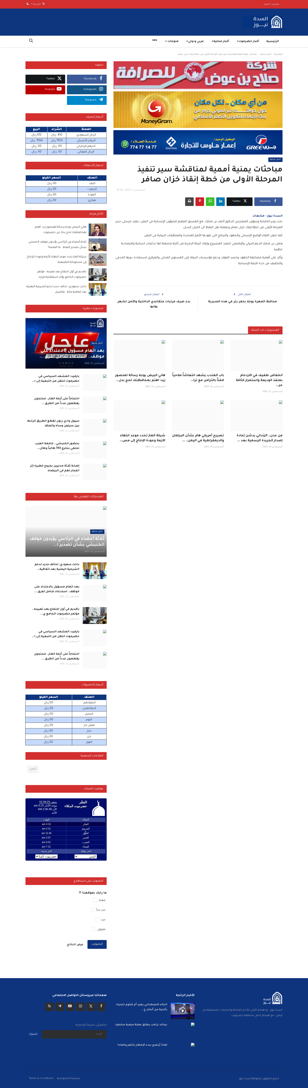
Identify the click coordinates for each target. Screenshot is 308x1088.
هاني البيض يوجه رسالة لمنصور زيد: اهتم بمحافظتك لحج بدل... (140, 378)
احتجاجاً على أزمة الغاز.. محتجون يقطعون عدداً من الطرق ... (56, 401)
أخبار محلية (265, 54)
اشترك (33, 1034)
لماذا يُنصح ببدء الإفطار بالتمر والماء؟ (142, 1045)
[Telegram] (59, 1007)
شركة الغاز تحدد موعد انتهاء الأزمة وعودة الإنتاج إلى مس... (142, 438)
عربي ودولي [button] (196, 41)
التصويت (97, 944)
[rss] (49, 1007)
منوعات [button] (173, 41)
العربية (37, 4)
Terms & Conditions (41, 1078)
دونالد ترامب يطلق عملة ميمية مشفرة (141, 1024)
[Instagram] (80, 1007)
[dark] (27, 4)
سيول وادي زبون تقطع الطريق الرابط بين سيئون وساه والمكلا (53, 423)
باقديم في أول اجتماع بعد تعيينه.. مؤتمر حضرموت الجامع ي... (55, 612)
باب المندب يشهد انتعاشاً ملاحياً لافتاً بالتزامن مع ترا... (198, 378)
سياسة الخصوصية (68, 1078)
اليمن (33, 769)
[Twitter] (91, 1007)
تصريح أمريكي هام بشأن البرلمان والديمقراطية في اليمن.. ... (198, 438)
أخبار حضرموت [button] (249, 41)
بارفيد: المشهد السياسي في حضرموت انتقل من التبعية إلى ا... (55, 379)
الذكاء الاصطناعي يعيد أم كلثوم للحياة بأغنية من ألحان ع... (141, 1007)
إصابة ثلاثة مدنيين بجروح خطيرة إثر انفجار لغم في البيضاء (54, 468)
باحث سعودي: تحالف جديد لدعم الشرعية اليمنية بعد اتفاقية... (56, 567)
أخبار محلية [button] (221, 41)
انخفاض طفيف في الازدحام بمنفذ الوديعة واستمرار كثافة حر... (259, 380)
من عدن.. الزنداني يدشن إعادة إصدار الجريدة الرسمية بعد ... (260, 438)
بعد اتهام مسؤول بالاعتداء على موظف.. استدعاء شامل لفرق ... (56, 589)
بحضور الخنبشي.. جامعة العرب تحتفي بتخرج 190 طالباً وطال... (57, 446)
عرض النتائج (75, 944)
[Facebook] (101, 1007)
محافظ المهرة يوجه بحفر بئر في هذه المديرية (242, 301)
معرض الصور (271, 4)
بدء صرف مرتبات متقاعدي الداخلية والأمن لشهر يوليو (153, 304)
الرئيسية (272, 41)
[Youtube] (70, 1007)
